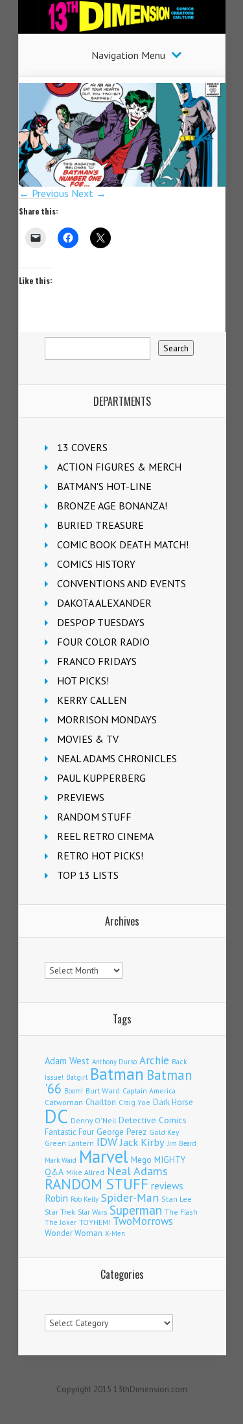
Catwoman (64, 1102)
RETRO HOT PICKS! (100, 855)
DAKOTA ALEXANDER (104, 602)
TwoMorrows (143, 1221)
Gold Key (164, 1132)
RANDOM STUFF (94, 816)
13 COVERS (82, 447)
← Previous (44, 193)
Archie (154, 1060)
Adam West (67, 1061)
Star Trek (60, 1212)
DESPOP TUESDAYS (101, 622)
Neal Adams (137, 1170)
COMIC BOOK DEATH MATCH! (123, 544)
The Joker (60, 1222)
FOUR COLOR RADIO (103, 641)
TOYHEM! (94, 1222)
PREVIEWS (80, 797)
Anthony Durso (114, 1061)
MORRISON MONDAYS (107, 719)
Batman (117, 1074)
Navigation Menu (128, 55)
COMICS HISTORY (96, 563)
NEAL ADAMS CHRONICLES (117, 758)
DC (56, 1116)
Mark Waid (60, 1160)
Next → (88, 193)
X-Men (115, 1233)
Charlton (101, 1102)
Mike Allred (85, 1172)
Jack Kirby (142, 1142)
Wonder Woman (73, 1233)
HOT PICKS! (83, 680)
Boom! (73, 1090)
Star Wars (92, 1212)
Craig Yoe (134, 1102)
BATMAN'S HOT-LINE (104, 486)
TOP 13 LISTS (88, 875)
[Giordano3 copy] (122, 182)
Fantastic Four (69, 1131)
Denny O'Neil (93, 1120)
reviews (167, 1185)
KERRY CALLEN (91, 700)
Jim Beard (181, 1143)
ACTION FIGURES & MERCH (119, 466)
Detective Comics (153, 1120)
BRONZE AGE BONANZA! (112, 505)
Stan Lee (176, 1199)
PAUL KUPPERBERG (101, 777)
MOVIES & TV (88, 738)
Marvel (103, 1156)
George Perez (121, 1132)
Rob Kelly (84, 1199)
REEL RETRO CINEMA (105, 836)
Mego (141, 1159)
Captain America (149, 1090)
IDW (107, 1141)
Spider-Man (130, 1197)
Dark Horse (173, 1102)
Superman (136, 1210)
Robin (56, 1197)
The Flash (181, 1212)
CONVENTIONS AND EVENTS (121, 583)
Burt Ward (103, 1090)
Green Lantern (69, 1143)
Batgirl (76, 1077)
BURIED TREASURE (100, 525)
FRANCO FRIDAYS (97, 661)
